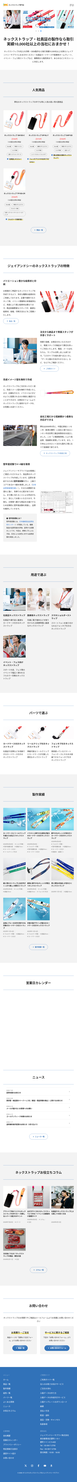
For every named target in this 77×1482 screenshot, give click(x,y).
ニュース (6, 1406)
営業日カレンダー (10, 1440)
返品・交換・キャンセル (50, 1419)
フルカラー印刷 (33, 847)
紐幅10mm (31, 892)
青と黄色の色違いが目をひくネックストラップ (61, 884)
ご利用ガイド (50, 368)
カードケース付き (10, 849)
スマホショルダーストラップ (61, 617)
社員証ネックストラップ (14, 615)
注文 (29, 1222)
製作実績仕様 (8, 847)
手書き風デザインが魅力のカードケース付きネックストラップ (38, 924)
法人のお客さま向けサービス (52, 1384)
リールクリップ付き (10, 852)
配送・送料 (44, 1415)
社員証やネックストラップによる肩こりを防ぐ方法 (62, 1212)
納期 (42, 1406)
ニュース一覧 (40, 1136)
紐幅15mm (19, 847)
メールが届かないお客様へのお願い (19, 1108)
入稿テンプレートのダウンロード (53, 1401)
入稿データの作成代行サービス (52, 1397)
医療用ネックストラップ (38, 615)
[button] (5, 19)
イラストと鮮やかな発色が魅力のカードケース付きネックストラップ (38, 835)
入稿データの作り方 (48, 1393)
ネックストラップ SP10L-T (38, 135)
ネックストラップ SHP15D (62, 135)
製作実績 (6, 1388)
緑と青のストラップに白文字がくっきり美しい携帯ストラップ (14, 884)
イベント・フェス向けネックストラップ (13, 664)
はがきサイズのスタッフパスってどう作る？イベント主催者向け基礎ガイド (38, 1213)
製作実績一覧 (40, 947)
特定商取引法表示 (10, 1449)
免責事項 (43, 1424)
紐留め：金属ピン (58, 852)
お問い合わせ (8, 1458)
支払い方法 (44, 1410)
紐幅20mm (43, 849)
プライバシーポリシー (12, 1444)
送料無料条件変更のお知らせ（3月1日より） (22, 1124)
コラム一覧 (40, 1270)
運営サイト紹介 (9, 1453)
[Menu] (72, 5)
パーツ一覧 (7, 1397)
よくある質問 (8, 1401)
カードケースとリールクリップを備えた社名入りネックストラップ (14, 835)
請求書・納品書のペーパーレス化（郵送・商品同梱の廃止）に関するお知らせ (34, 1100)
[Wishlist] (51, 1465)
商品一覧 (39, 230)
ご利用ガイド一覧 (47, 1379)
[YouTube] (45, 1465)
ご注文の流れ (45, 1388)
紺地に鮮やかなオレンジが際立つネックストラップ (38, 884)
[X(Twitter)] (25, 1465)
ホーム (6, 1379)
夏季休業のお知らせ (13, 1093)
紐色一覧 (6, 1393)
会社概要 (6, 1435)
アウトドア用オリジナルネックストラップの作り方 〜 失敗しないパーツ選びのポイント (14, 1213)
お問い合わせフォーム (58, 1348)
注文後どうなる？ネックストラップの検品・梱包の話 (13, 1254)
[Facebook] (38, 1465)
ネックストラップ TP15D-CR (14, 193)
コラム (42, 1219)
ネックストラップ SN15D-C (14, 135)
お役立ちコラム (9, 1410)
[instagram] (32, 1465)
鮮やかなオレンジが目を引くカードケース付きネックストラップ (61, 835)
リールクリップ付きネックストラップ (38, 745)
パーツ (18, 1222)
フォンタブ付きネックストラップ (62, 745)
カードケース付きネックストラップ (14, 745)
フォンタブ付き (43, 892)
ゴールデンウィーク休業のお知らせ (19, 1116)
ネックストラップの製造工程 (56, 453)
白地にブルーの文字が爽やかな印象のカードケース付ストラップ (14, 925)
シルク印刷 (19, 844)
